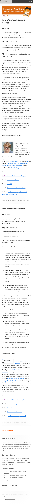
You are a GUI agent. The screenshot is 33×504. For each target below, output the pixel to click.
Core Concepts (15, 200)
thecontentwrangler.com (14, 404)
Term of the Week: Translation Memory (13, 477)
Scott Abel (23, 422)
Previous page (8, 430)
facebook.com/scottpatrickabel (17, 416)
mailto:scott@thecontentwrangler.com (16, 400)
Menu (30, 1)
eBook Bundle (11, 464)
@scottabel (10, 408)
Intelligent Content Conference (11, 381)
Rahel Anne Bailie (25, 200)
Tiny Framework (10, 499)
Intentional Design (15, 161)
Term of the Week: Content (13, 209)
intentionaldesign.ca (13, 180)
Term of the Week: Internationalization (13, 481)
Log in (17, 499)
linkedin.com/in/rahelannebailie (16, 188)
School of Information (14, 370)
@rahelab (9, 184)
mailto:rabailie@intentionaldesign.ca (15, 176)
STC (27, 161)
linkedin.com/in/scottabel (14, 412)
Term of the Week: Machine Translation (13, 479)
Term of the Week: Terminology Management (15, 475)
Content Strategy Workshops (17, 168)
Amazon (24, 462)
